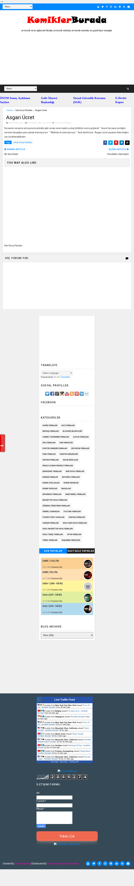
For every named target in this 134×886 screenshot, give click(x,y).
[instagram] (111, 6)
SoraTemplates (23, 863)
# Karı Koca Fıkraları (22, 142)
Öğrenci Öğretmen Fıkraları (56, 506)
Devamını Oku (56, 567)
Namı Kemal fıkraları (75, 494)
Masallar (66, 489)
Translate (65, 377)
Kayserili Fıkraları (71, 477)
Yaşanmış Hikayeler (70, 540)
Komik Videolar (49, 489)
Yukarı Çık (67, 836)
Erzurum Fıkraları (80, 448)
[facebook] (106, 6)
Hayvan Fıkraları (50, 460)
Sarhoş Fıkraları (76, 517)
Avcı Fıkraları (68, 425)
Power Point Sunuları (53, 517)
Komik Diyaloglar (50, 483)
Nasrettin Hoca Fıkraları (54, 500)
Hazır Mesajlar (70, 460)
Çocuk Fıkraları (81, 437)
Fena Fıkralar (49, 454)
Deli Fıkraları (48, 443)
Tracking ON (73, 762)
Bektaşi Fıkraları (50, 431)
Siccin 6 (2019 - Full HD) (52, 594)
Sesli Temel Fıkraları (52, 534)
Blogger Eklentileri (72, 431)
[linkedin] (115, 6)
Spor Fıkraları (74, 534)
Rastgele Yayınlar (81, 551)
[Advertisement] (67, 60)
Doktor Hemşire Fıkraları (54, 448)
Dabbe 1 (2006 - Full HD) (52, 583)
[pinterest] (120, 6)
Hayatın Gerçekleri (69, 454)
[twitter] (103, 6)
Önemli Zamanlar (50, 511)
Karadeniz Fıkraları (52, 471)
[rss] (124, 6)
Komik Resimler (71, 483)
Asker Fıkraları (49, 425)
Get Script (54, 762)
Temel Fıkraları (49, 540)
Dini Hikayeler (66, 443)
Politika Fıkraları (72, 511)
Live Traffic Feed (64, 699)
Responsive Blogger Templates (63, 863)
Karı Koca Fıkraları (24, 110)
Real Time (63, 762)
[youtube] (98, 6)
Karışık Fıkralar (50, 477)
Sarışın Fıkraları (50, 523)
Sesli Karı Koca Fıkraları (75, 523)
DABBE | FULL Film (50, 572)
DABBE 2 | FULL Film (50, 560)
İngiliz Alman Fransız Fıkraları (57, 466)
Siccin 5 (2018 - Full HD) (52, 606)
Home (9, 110)
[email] (129, 6)
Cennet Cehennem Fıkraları (55, 437)
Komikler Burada (77, 717)
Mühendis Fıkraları (51, 494)
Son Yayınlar (53, 551)
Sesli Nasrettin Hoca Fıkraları (57, 529)
